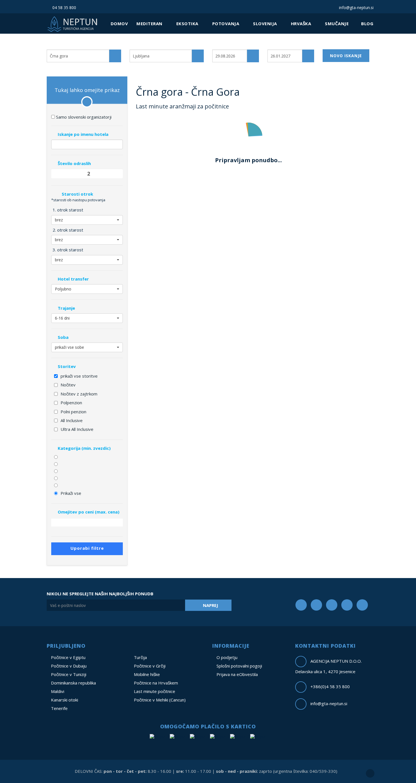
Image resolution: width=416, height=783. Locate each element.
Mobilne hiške (147, 674)
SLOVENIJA (265, 23)
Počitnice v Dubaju (69, 666)
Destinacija (58, 45)
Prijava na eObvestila (237, 674)
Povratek (277, 45)
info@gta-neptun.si (356, 7)
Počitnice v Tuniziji (68, 674)
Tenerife (59, 708)
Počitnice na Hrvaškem (156, 683)
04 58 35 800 (63, 7)
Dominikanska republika (73, 683)
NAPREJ (210, 605)
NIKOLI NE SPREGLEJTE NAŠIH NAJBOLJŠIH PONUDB (100, 593)
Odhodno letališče (149, 45)
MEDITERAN (150, 23)
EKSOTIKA (188, 23)
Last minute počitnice (154, 691)
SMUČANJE (337, 23)
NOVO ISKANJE (346, 55)
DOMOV (119, 23)
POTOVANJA (226, 23)
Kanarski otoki (64, 700)
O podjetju (226, 657)
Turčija (140, 657)
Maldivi (57, 691)
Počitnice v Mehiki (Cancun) (160, 700)
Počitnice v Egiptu (68, 657)
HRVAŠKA (301, 23)
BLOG (367, 23)
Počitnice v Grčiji (150, 666)
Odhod (219, 45)
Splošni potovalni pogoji (239, 666)
